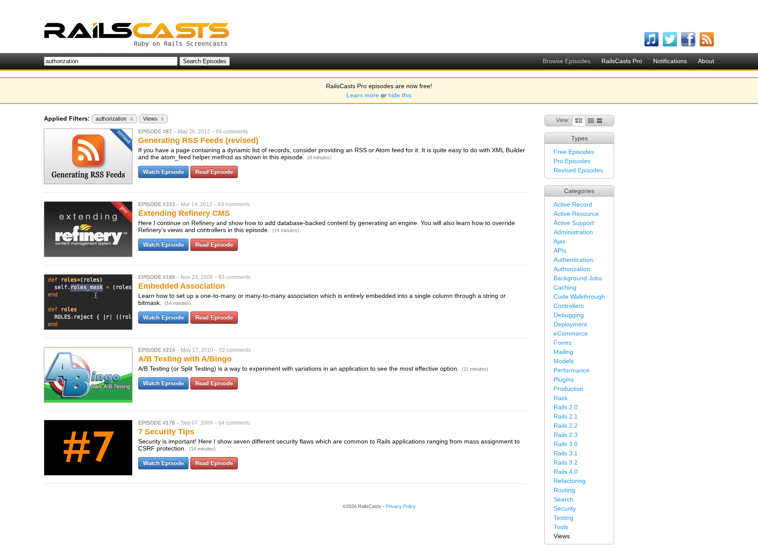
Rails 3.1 (566, 453)
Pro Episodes (572, 161)
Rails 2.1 (566, 416)
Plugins (564, 379)
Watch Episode (163, 171)
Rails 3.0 (566, 443)
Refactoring (570, 480)
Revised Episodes (578, 170)
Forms (563, 342)
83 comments (234, 277)
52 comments (235, 350)
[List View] (591, 120)
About (706, 60)
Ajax (559, 241)
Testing (563, 517)
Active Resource (576, 213)
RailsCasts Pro (621, 60)
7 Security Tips (166, 431)
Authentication (573, 259)
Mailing (563, 351)
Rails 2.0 (566, 407)
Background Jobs (578, 278)
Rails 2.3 (566, 434)
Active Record (573, 204)
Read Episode (214, 171)
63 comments (234, 204)
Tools (561, 526)
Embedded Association (181, 286)
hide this (399, 95)
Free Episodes (574, 151)
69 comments (232, 132)
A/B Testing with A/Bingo (185, 358)
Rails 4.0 (566, 471)
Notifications (670, 60)
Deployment (570, 324)
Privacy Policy (401, 506)
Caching (565, 287)
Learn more (363, 95)
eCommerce (571, 333)
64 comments (234, 423)
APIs (560, 250)
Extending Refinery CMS (184, 213)
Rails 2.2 (566, 425)
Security (565, 508)
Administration (573, 232)
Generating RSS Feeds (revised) (198, 140)
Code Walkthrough (579, 296)
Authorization (572, 268)
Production (568, 388)
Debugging (569, 314)
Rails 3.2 (566, 462)
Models (564, 361)
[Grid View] (599, 120)
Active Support (574, 222)
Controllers (569, 305)
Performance (572, 370)
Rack (561, 397)
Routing (564, 490)
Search (563, 499)
